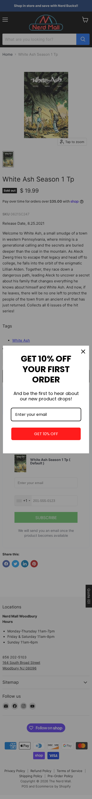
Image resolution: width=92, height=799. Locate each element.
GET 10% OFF (46, 434)
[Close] (83, 351)
